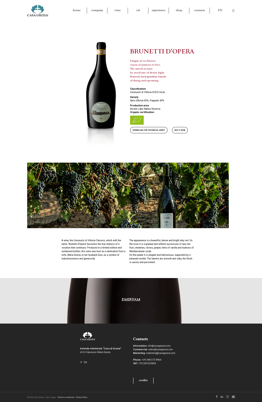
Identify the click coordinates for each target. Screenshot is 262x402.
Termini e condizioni (65, 397)
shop (179, 10)
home (77, 10)
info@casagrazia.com (159, 345)
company (97, 10)
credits (143, 380)
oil (138, 10)
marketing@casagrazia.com (160, 353)
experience (158, 10)
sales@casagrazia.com (160, 349)
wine (118, 10)
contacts (199, 10)
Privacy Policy (81, 397)
